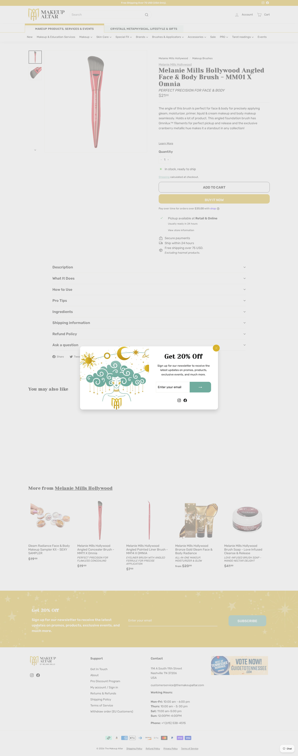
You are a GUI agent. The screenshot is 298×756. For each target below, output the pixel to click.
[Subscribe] (200, 387)
